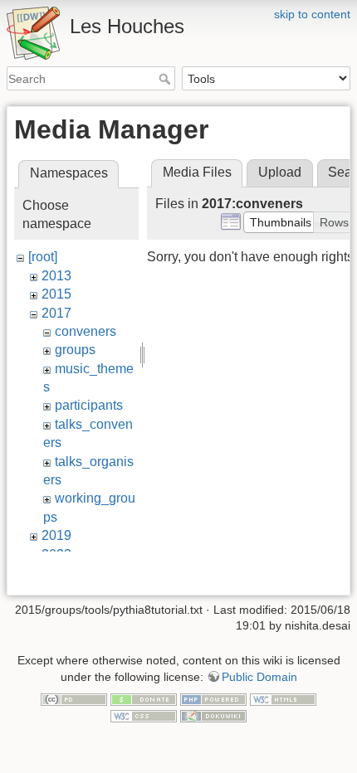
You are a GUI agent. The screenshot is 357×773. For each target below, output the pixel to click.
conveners (85, 331)
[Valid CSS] (143, 715)
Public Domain (259, 676)
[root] (42, 257)
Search (166, 79)
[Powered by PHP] (213, 699)
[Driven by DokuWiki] (213, 715)
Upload (279, 172)
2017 (56, 313)
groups (75, 350)
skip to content (312, 14)
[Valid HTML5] (283, 699)
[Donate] (143, 699)
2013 (56, 276)
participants (89, 405)
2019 (56, 535)
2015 (56, 294)
